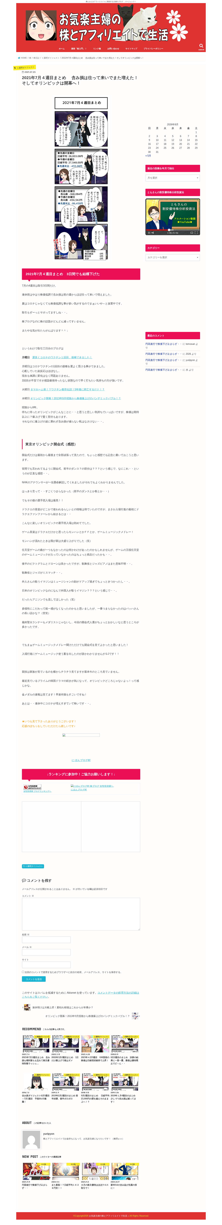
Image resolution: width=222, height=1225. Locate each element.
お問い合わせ (113, 49)
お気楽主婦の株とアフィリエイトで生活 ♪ (109, 1216)
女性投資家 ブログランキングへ (37, 791)
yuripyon (48, 1133)
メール (27, 947)
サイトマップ (131, 49)
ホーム (62, 49)
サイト (25, 959)
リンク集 (97, 49)
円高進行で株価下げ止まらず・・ (163, 344)
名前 (25, 934)
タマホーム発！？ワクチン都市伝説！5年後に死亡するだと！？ (67, 389)
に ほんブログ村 (81, 760)
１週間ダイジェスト (34, 866)
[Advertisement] (51, 826)
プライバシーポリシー (153, 49)
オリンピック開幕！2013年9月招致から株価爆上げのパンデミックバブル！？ (75, 398)
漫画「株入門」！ (79, 49)
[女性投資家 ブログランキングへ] (32, 787)
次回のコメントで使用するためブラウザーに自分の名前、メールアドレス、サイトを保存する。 (74, 972)
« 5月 (148, 155)
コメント (28, 896)
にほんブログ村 (79, 789)
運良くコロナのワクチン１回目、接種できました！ (62, 357)
